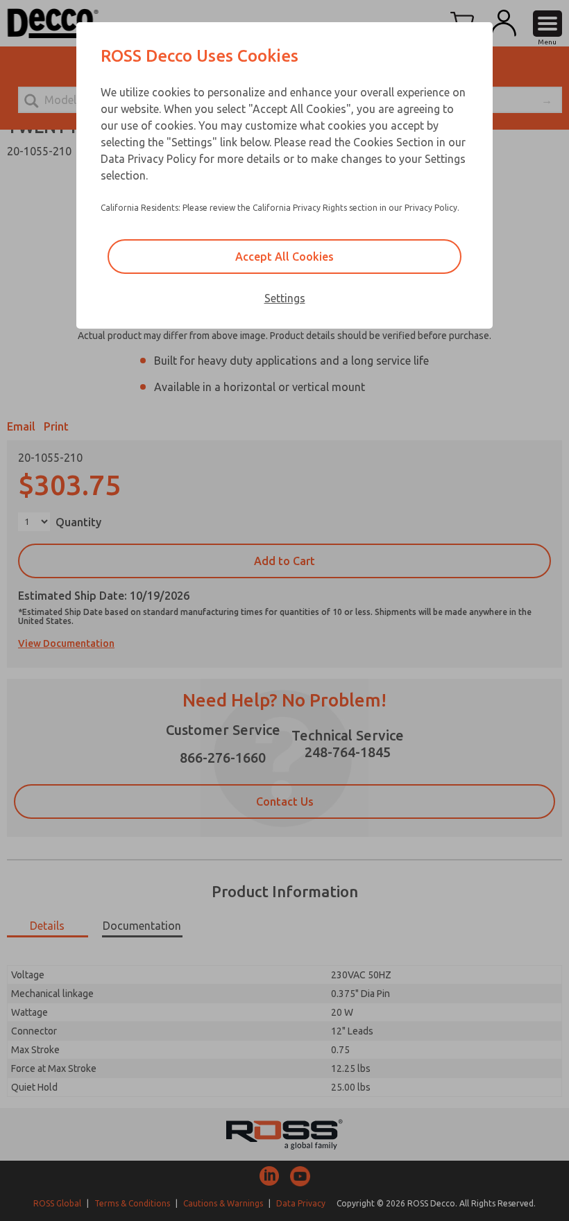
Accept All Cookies (284, 256)
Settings (284, 298)
